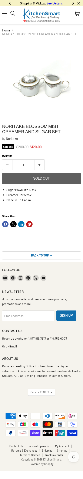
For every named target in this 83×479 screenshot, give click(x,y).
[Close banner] (78, 3)
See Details (55, 3)
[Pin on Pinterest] (29, 224)
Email (13, 346)
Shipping (47, 450)
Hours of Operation (38, 446)
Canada (39, 392)
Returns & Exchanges (24, 450)
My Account (62, 446)
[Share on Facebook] (5, 224)
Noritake (12, 138)
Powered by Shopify (41, 464)
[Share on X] (13, 224)
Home (6, 30)
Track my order (54, 455)
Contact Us (16, 446)
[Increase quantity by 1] (39, 164)
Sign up (66, 315)
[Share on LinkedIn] (21, 224)
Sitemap (62, 450)
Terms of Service (30, 455)
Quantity (7, 155)
